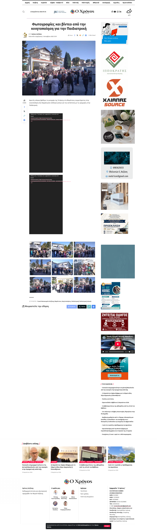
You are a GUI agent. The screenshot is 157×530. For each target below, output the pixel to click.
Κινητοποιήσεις (66, 301)
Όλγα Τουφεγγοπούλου (65, 509)
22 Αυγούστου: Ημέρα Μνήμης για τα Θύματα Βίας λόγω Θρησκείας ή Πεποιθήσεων (63, 467)
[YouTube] (114, 11)
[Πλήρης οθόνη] (132, 352)
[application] (46, 143)
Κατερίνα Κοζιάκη (55, 509)
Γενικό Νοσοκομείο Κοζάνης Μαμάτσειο (49, 301)
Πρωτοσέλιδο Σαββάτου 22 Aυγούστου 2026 (115, 402)
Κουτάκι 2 (39, 461)
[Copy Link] (83, 35)
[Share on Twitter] (77, 35)
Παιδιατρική (75, 301)
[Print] (86, 35)
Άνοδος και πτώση (108, 399)
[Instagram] (117, 11)
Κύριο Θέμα (119, 461)
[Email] (80, 35)
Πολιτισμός (98, 461)
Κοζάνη (32, 461)
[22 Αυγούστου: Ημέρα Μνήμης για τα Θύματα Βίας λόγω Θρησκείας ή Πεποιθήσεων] (64, 454)
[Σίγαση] (129, 352)
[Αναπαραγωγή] (103, 352)
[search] (23, 11)
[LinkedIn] (120, 11)
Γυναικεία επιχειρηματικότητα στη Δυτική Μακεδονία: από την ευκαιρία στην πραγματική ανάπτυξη (34, 467)
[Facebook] (112, 11)
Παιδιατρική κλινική (85, 301)
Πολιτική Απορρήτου (84, 525)
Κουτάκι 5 (89, 461)
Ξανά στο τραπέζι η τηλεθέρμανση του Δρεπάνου (117, 425)
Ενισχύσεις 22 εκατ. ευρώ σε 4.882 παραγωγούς (116, 434)
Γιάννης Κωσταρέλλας (56, 497)
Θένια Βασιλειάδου (73, 497)
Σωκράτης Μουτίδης (64, 497)
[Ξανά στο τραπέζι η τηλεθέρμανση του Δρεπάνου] (121, 454)
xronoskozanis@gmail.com (122, 506)
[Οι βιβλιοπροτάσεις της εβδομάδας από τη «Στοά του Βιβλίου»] (92, 454)
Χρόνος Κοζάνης (37, 34)
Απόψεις (25, 461)
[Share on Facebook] (74, 35)
